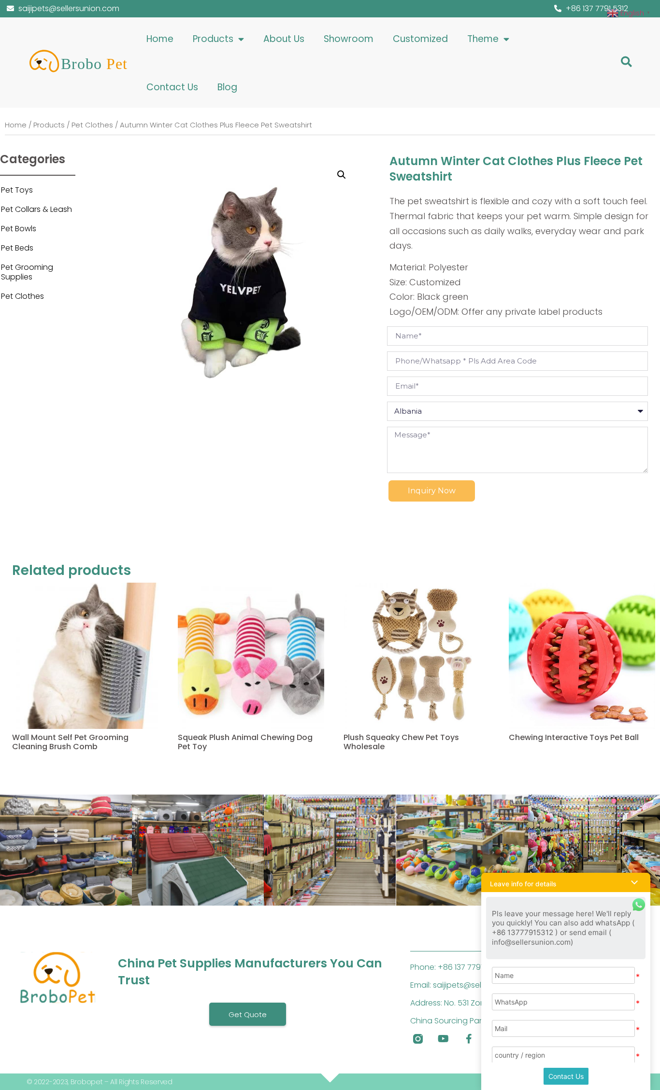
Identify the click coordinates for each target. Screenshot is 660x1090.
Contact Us (172, 87)
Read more (31, 771)
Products (213, 38)
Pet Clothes (92, 125)
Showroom (348, 38)
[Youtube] (443, 1039)
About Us (283, 38)
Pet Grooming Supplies (27, 272)
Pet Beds (17, 247)
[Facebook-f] (469, 1039)
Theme (483, 38)
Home (159, 38)
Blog (227, 87)
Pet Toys (17, 190)
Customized (420, 38)
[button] (626, 62)
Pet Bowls (18, 228)
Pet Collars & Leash (36, 209)
